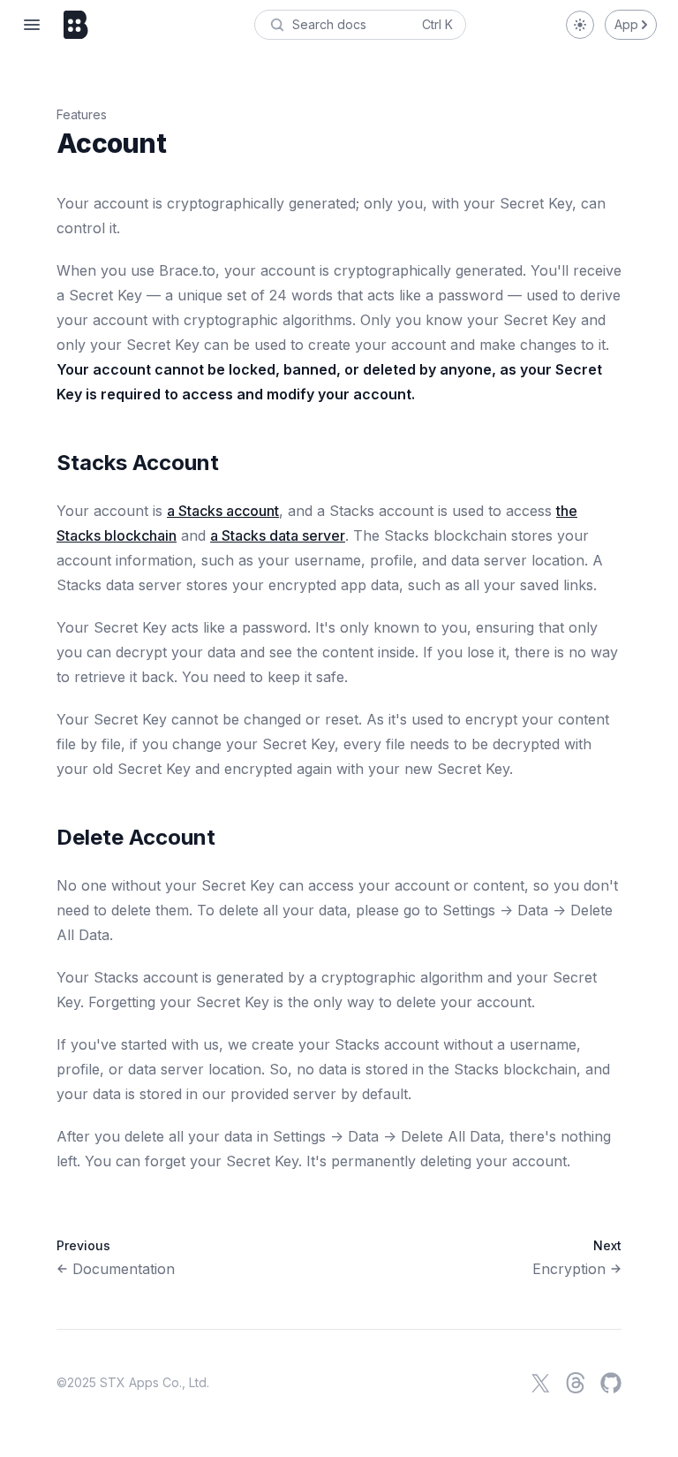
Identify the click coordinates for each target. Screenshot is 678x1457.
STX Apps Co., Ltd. (154, 1382)
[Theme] (580, 24)
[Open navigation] (32, 24)
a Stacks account (223, 511)
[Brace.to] (76, 25)
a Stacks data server (277, 535)
